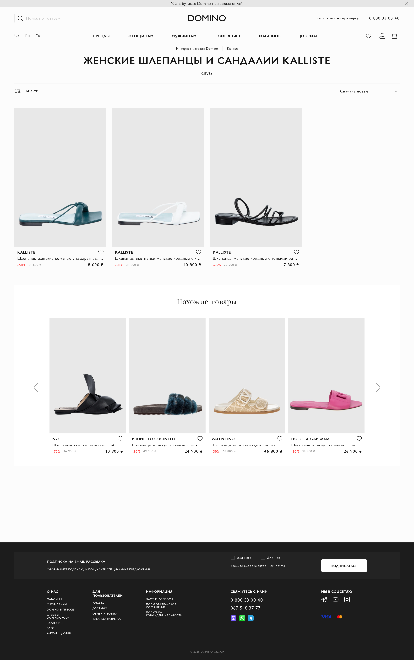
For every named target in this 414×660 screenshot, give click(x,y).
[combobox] (370, 91)
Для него (244, 557)
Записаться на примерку (337, 18)
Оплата (98, 603)
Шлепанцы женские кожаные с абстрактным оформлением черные (87, 445)
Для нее (273, 557)
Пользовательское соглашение (161, 606)
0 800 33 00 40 (384, 18)
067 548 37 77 (246, 607)
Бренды (101, 35)
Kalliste (232, 48)
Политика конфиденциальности (164, 614)
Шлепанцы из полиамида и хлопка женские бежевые (247, 445)
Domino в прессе (60, 609)
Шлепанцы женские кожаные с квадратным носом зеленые (60, 258)
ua (17, 35)
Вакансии (55, 623)
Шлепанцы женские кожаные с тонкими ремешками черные (256, 258)
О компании (57, 604)
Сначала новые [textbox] (354, 91)
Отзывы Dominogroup (58, 616)
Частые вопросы (159, 599)
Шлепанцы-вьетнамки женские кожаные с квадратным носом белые (158, 258)
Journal (309, 35)
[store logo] (207, 18)
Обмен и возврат (106, 613)
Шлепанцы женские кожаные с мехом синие (167, 445)
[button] (101, 252)
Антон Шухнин (59, 633)
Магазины (54, 599)
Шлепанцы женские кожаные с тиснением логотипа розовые (326, 445)
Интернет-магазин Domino (197, 48)
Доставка (100, 608)
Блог (50, 628)
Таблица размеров (107, 618)
